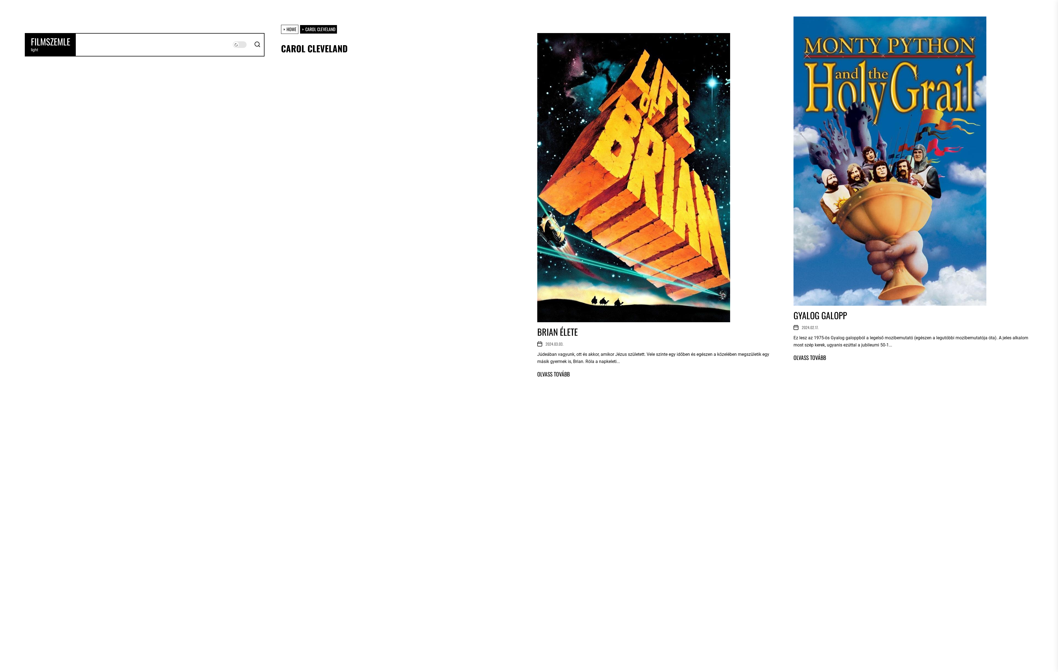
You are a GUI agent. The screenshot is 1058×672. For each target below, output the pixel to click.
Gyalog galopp (820, 315)
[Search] (257, 44)
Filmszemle (50, 41)
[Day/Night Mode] (239, 44)
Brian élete (557, 331)
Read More (553, 374)
